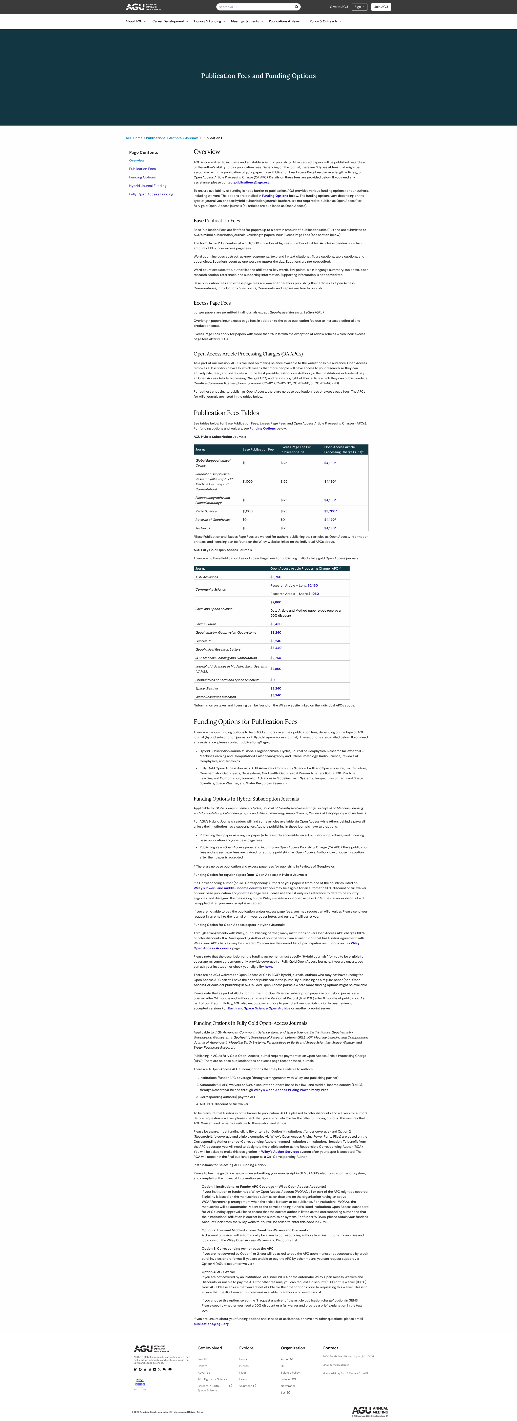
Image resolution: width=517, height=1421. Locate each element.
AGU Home (134, 138)
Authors (175, 138)
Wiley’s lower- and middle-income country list (231, 888)
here (268, 966)
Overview (136, 160)
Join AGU (381, 7)
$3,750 (275, 577)
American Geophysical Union (154, 1412)
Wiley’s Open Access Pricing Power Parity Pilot (291, 1090)
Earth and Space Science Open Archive (259, 1008)
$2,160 (313, 585)
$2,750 (275, 658)
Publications (155, 138)
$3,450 (276, 624)
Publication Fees (142, 169)
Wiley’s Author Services (280, 1152)
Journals (191, 138)
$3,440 (276, 648)
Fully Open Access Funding (151, 194)
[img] (296, 6)
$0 (272, 680)
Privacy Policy (196, 1412)
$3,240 (275, 632)
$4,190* (330, 463)
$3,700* (330, 511)
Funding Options (142, 177)
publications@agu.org (251, 182)
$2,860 (275, 602)
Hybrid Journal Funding (147, 185)
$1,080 (313, 594)
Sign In (359, 7)
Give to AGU (339, 7)
